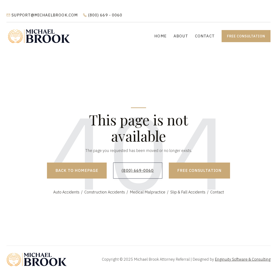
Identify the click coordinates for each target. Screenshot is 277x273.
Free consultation (246, 36)
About (181, 36)
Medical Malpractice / (149, 192)
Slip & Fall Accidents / (189, 192)
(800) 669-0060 (138, 170)
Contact (205, 36)
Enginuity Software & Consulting (243, 259)
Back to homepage (76, 170)
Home (160, 36)
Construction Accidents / (106, 192)
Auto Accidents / (67, 192)
